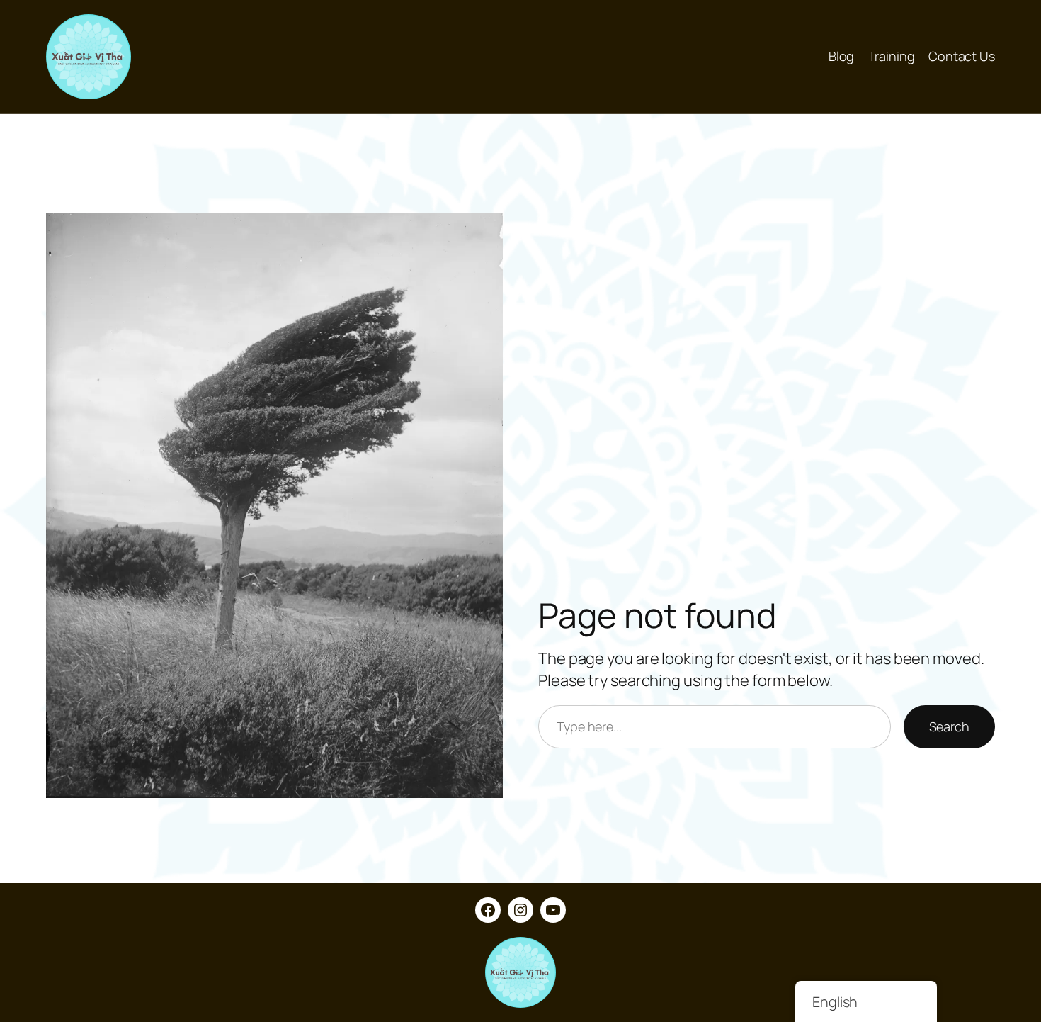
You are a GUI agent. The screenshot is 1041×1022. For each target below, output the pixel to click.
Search (949, 726)
